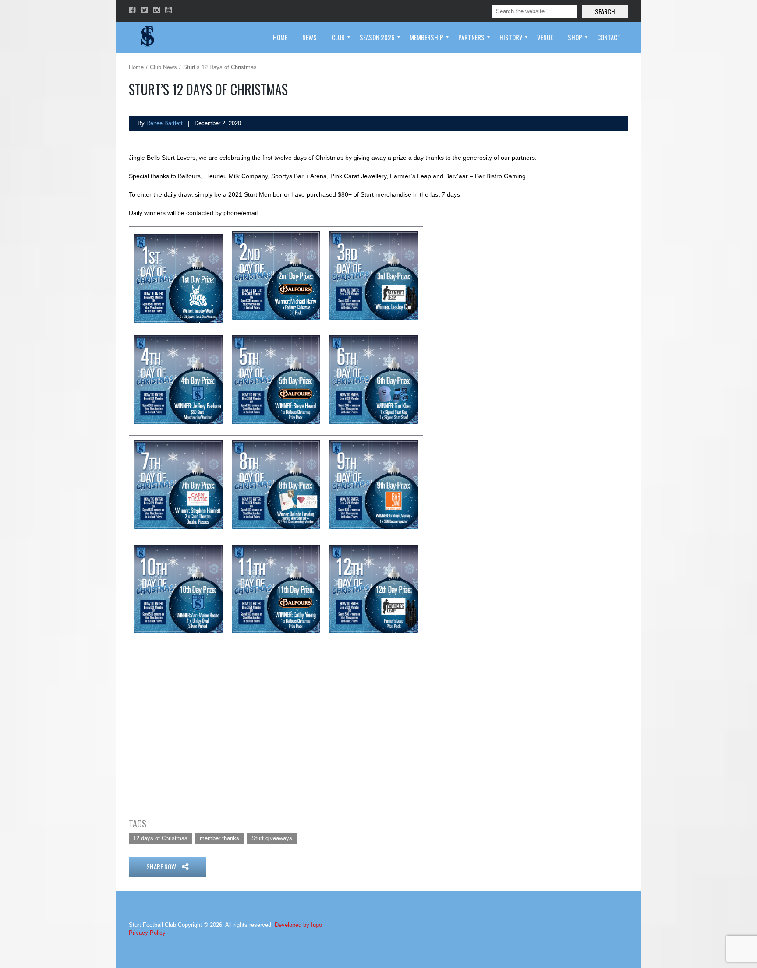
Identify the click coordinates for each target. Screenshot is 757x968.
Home (136, 67)
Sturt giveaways (271, 838)
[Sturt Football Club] (147, 37)
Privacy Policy (147, 932)
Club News (163, 67)
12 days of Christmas (160, 838)
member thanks (219, 838)
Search (605, 11)
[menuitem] (280, 37)
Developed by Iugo (298, 925)
